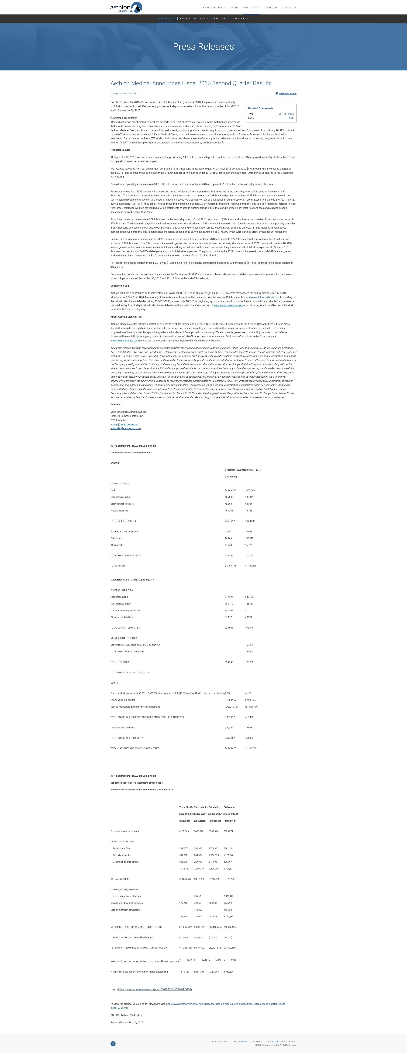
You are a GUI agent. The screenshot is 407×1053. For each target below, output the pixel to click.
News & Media (251, 7)
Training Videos (240, 19)
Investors (271, 7)
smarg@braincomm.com (124, 424)
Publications (219, 19)
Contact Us (289, 7)
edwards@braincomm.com (125, 428)
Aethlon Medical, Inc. (270, 1045)
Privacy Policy (220, 1042)
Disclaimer (241, 1042)
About (234, 7)
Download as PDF (288, 93)
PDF (292, 114)
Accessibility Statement (282, 1042)
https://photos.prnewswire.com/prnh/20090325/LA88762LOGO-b (155, 989)
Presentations (187, 19)
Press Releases (167, 19)
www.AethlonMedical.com (125, 340)
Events (204, 19)
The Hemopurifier (213, 7)
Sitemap (257, 1042)
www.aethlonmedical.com (263, 297)
